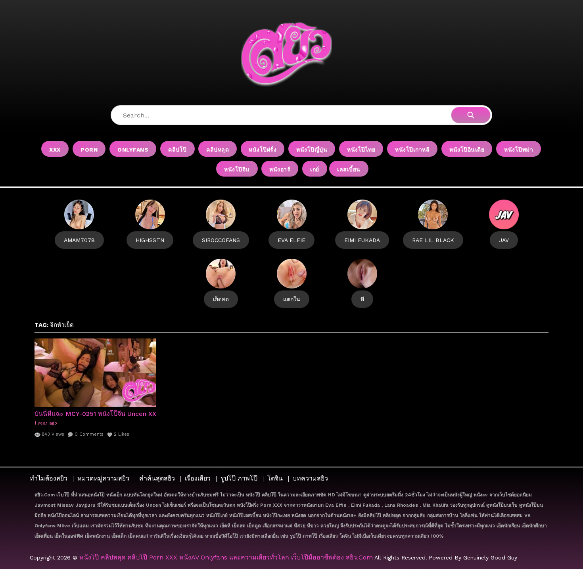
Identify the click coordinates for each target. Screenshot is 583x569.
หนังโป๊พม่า (518, 149)
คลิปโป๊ (177, 149)
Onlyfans (132, 149)
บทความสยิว (310, 478)
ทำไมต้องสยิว (48, 478)
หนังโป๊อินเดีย (466, 149)
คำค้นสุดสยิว (157, 478)
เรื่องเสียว (198, 478)
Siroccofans (221, 240)
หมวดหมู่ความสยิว (103, 478)
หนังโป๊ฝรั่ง (262, 149)
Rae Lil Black (433, 240)
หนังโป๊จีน (237, 169)
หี (362, 299)
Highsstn (150, 240)
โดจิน (275, 478)
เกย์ (314, 169)
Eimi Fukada (362, 240)
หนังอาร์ (279, 169)
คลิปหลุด (217, 149)
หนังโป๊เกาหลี (412, 149)
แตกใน (291, 299)
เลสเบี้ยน (349, 169)
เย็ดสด (221, 299)
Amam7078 (79, 240)
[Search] (471, 115)
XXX (55, 149)
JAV (504, 240)
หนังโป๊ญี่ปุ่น (311, 149)
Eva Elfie (291, 240)
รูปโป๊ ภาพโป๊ (239, 478)
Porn (89, 149)
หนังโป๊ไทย (361, 149)
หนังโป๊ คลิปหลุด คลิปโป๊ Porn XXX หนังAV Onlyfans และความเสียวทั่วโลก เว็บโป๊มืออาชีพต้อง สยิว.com (226, 557)
